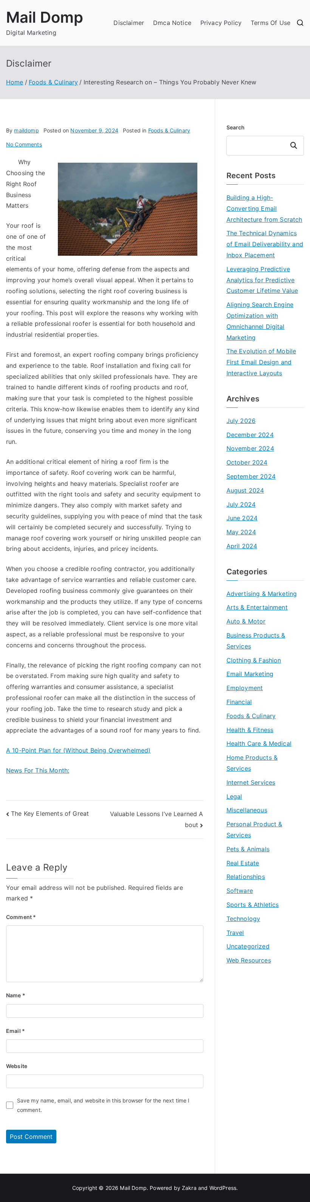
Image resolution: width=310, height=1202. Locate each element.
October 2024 (247, 462)
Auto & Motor (246, 621)
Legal (234, 796)
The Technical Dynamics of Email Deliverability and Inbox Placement (264, 244)
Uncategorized (248, 946)
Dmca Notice (172, 22)
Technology (243, 918)
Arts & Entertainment (257, 607)
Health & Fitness (250, 730)
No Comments (24, 144)
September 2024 (251, 476)
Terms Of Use (270, 22)
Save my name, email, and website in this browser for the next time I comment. (103, 1105)
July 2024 (241, 504)
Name (15, 995)
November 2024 (250, 448)
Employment (244, 688)
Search (235, 127)
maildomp (26, 130)
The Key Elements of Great (50, 813)
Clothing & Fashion (253, 660)
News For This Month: (37, 770)
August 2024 (245, 490)
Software (239, 890)
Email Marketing (249, 674)
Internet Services (251, 782)
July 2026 (241, 421)
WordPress (222, 1188)
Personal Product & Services (254, 829)
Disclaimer (128, 22)
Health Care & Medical (258, 743)
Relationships (245, 876)
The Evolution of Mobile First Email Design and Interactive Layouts (261, 362)
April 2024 (241, 546)
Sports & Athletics (252, 904)
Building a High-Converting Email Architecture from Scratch (264, 208)
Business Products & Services (255, 640)
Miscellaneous (246, 810)
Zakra (189, 1188)
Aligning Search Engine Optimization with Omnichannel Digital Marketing (260, 321)
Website (16, 1066)
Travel (235, 932)
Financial (239, 702)
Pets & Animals (248, 849)
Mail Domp (44, 17)
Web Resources (248, 960)
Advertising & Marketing (261, 593)
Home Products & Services (251, 763)
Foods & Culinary (169, 130)
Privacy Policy (221, 22)
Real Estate (242, 863)
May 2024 (241, 532)
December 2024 (250, 435)
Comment (21, 917)
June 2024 (241, 518)
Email (15, 1031)
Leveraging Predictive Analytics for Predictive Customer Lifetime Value (262, 280)
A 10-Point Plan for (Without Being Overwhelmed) (78, 750)
